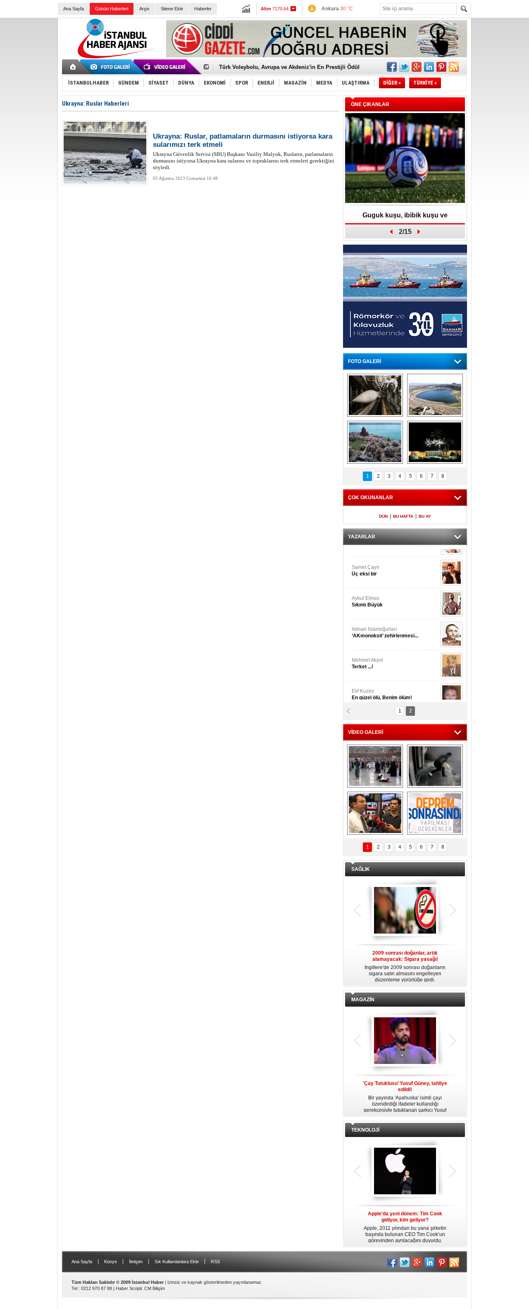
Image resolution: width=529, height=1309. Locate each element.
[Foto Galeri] (111, 66)
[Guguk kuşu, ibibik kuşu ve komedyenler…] (405, 158)
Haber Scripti (129, 1288)
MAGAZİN (362, 999)
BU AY (425, 516)
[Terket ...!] (451, 593)
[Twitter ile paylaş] (404, 67)
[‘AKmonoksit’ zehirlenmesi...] (451, 562)
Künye (110, 1261)
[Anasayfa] (73, 66)
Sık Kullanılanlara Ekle (177, 1261)
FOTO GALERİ (364, 361)
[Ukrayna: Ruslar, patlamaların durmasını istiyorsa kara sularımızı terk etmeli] (105, 152)
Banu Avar (376, 652)
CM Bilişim (154, 1288)
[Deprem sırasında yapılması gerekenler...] (435, 813)
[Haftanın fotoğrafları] (435, 442)
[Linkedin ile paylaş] (429, 67)
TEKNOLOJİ (365, 1130)
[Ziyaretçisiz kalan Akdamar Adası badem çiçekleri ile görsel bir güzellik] (375, 442)
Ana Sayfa (73, 8)
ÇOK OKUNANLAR (370, 497)
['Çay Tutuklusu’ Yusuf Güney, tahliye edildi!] (405, 1041)
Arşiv (144, 8)
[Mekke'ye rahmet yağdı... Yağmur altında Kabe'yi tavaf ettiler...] (375, 766)
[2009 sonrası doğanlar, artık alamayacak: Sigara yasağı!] (405, 911)
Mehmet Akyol (367, 591)
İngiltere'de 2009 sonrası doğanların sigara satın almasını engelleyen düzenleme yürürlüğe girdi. (405, 966)
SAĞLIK (360, 869)
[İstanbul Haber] (113, 58)
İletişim (136, 1261)
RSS (215, 1261)
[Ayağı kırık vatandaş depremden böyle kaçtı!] (435, 766)
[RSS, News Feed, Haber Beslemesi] (454, 67)
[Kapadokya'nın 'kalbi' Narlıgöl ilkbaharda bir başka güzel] (435, 395)
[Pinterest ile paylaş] (441, 67)
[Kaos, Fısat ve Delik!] (451, 654)
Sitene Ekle (172, 8)
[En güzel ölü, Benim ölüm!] (451, 624)
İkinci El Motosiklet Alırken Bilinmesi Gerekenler (281, 67)
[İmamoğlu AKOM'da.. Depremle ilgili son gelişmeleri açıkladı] (375, 813)
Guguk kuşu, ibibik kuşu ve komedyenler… (405, 218)
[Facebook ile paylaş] (392, 67)
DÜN (383, 516)
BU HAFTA (403, 516)
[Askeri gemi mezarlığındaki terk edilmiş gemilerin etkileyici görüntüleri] (375, 395)
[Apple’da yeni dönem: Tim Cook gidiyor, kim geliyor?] (405, 1172)
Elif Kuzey (382, 622)
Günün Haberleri (111, 8)
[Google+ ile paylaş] (417, 67)
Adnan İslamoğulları (385, 560)
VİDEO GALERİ (365, 732)
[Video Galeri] (165, 66)
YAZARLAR (361, 537)
